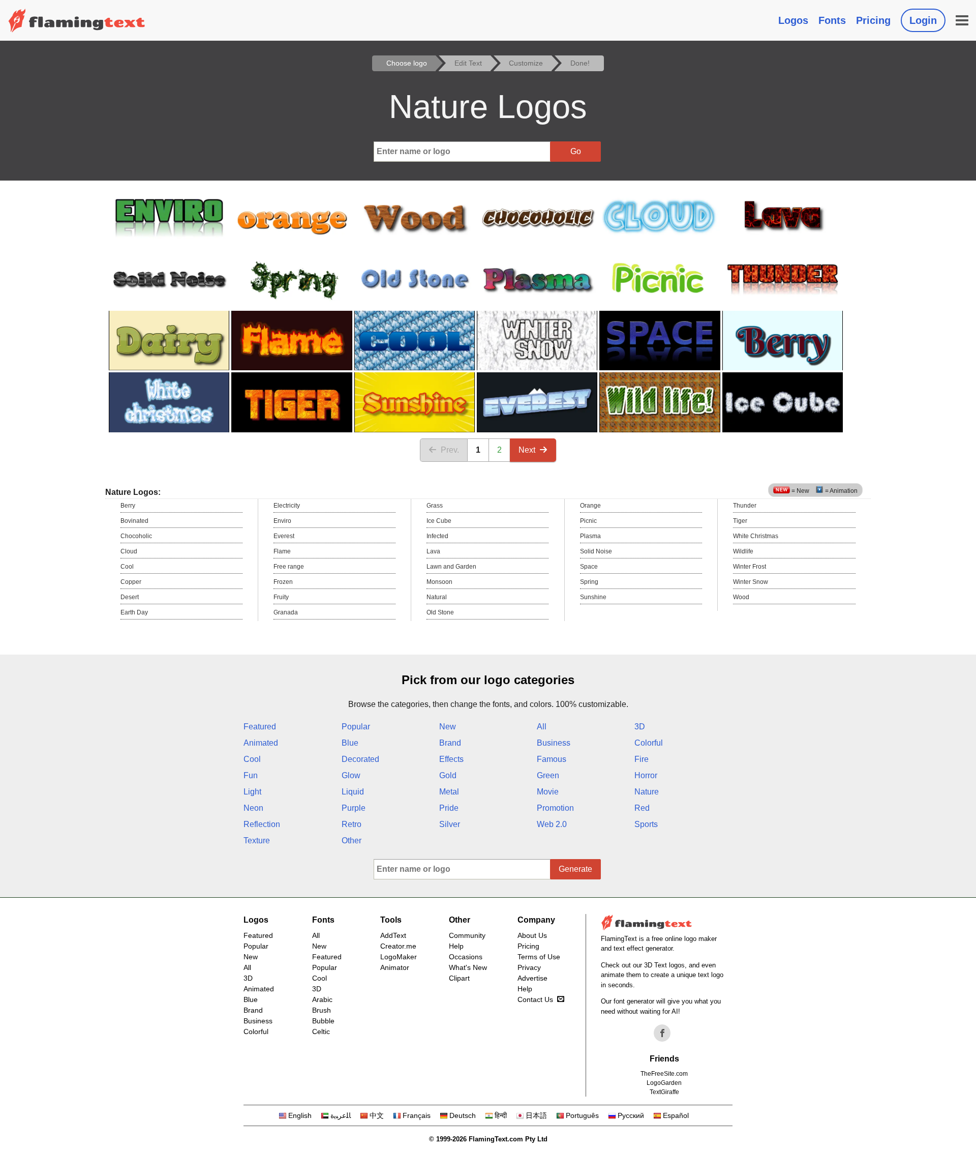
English (300, 1115)
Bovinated (134, 520)
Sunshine (593, 597)
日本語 (536, 1115)
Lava (433, 551)
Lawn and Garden (451, 566)
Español (676, 1115)
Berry (127, 505)
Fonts (832, 20)
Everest (283, 536)
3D (639, 726)
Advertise (532, 978)
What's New (468, 967)
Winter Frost (749, 566)
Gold (447, 775)
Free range (288, 566)
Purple (353, 808)
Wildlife (743, 551)
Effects (451, 759)
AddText (393, 935)
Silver (449, 824)
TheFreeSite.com (664, 1073)
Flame (282, 551)
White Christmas (755, 536)
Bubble (323, 1021)
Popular (356, 726)
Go (575, 151)
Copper (130, 581)
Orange (590, 505)
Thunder (744, 505)
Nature (646, 791)
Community (467, 935)
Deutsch (462, 1115)
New (447, 726)
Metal (449, 791)
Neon (253, 808)
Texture (256, 840)
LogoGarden (664, 1082)
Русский (631, 1115)
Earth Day (134, 612)
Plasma (590, 536)
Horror (645, 775)
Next (526, 450)
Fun (250, 775)
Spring (589, 581)
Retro (351, 824)
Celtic (321, 1031)
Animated (260, 743)
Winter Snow (750, 581)
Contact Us (535, 999)
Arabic (322, 999)
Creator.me (398, 946)
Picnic (588, 520)
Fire (641, 759)
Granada (285, 612)
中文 (377, 1115)
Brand (450, 743)
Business (553, 743)
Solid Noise (596, 551)
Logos (793, 20)
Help (456, 946)
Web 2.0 (552, 824)
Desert (129, 597)
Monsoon (439, 581)
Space (589, 566)
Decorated (360, 759)
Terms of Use (538, 957)
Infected (437, 536)
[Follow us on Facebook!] (662, 1033)
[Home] (77, 20)
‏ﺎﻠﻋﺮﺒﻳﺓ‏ (340, 1115)
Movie (548, 791)
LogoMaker (398, 957)
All (541, 726)
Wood (741, 597)
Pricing (873, 20)
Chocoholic (136, 536)
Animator (394, 967)
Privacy (529, 967)
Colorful (648, 743)
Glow (351, 775)
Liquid (353, 791)
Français (417, 1115)
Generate (575, 869)
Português (582, 1115)
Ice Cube (438, 520)
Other (351, 840)
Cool (127, 566)
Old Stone (440, 612)
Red (642, 808)
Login (923, 20)
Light (252, 791)
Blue (350, 743)
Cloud (128, 551)
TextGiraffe (664, 1092)
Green (548, 775)
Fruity (281, 597)
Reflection (261, 824)
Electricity (286, 505)
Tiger (740, 520)
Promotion (555, 808)
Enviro (282, 520)
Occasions (465, 957)
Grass (434, 505)
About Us (532, 935)
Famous (551, 759)
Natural (436, 597)
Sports (646, 824)
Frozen (283, 581)
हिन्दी (501, 1115)
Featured (259, 726)
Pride (449, 808)
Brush (321, 1010)
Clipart (459, 978)
